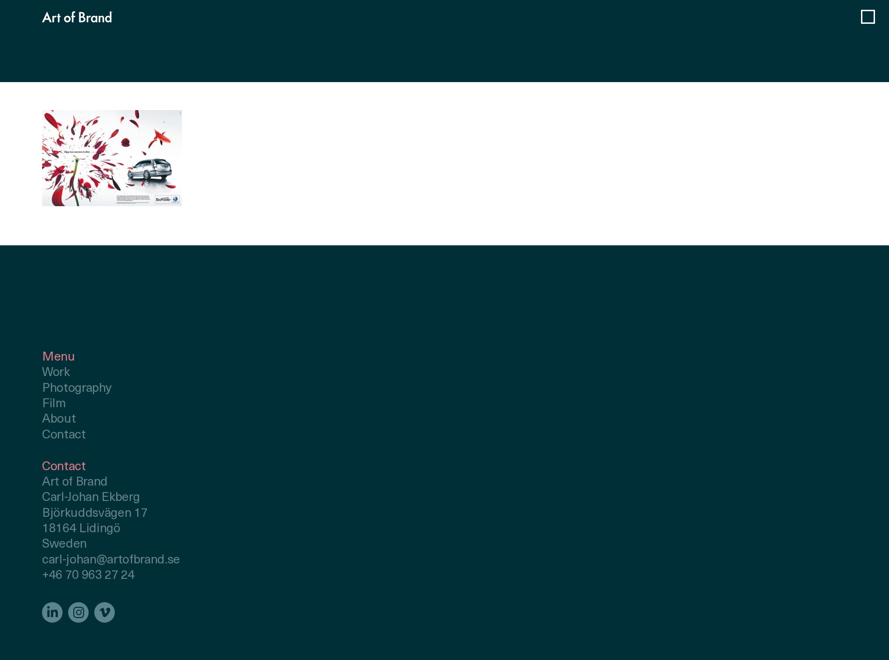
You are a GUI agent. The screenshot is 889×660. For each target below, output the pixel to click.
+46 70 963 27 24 (88, 576)
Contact (64, 435)
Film (54, 404)
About (59, 419)
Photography (76, 388)
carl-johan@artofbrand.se (111, 560)
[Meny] (868, 17)
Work (56, 373)
